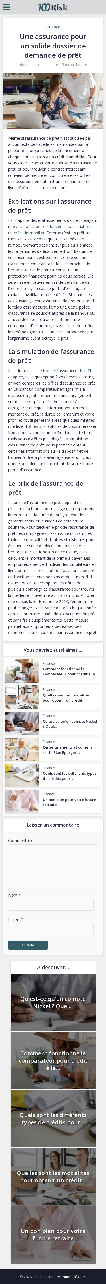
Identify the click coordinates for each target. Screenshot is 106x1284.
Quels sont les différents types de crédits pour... (69, 776)
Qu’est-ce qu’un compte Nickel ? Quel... (53, 1002)
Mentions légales (72, 1276)
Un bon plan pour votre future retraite (53, 1234)
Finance (53, 27)
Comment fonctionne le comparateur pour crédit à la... (70, 671)
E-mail (15, 919)
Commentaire (20, 840)
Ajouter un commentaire (38, 64)
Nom (14, 895)
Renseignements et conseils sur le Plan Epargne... (67, 750)
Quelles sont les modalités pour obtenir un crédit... (66, 698)
